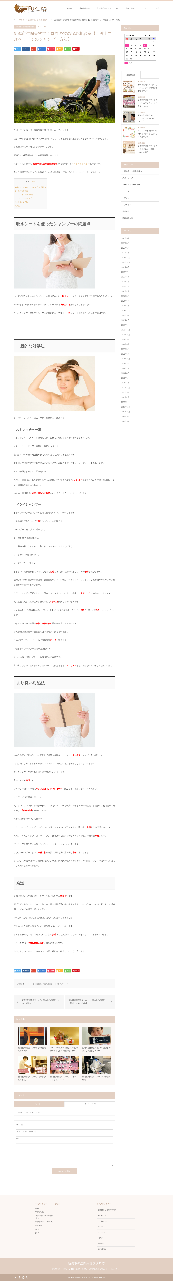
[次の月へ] (154, 35)
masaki (27, 984)
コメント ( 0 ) (39, 1104)
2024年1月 (125, 306)
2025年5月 (125, 282)
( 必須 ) (20, 1124)
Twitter (15, 1277)
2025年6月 (125, 277)
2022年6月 (125, 339)
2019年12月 (125, 407)
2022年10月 (125, 335)
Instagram (23, 1277)
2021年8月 (125, 364)
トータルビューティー (131, 185)
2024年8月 (125, 296)
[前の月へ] (145, 35)
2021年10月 (125, 359)
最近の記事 (131, 75)
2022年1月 (125, 354)
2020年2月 (125, 397)
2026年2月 (125, 248)
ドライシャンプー (25, 198)
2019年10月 (125, 412)
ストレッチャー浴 (25, 195)
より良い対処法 (21, 202)
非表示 (32, 182)
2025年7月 (125, 272)
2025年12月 (125, 258)
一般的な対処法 (21, 191)
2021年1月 (125, 383)
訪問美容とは (85, 8)
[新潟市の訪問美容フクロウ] (48, 8)
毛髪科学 (125, 211)
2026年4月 (125, 243)
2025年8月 (125, 267)
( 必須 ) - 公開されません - (27, 1131)
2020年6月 (125, 392)
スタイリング (127, 178)
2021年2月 (125, 378)
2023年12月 (125, 311)
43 (67, 984)
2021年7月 (125, 368)
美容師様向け (127, 218)
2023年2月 (125, 320)
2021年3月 (125, 373)
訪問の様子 (130, 8)
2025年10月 (125, 262)
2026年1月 (125, 253)
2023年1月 (125, 325)
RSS (27, 1277)
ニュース (125, 191)
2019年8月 (125, 421)
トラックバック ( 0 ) (89, 1104)
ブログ (144, 8)
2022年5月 (125, 344)
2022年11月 (125, 330)
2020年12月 (125, 388)
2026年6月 (125, 238)
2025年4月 (125, 286)
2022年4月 (125, 349)
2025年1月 (125, 291)
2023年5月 (125, 315)
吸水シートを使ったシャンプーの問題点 (30, 187)
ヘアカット (126, 198)
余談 (17, 206)
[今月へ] (149, 35)
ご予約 (156, 8)
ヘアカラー (126, 205)
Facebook (19, 1277)
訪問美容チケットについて (108, 8)
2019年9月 (125, 417)
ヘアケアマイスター (80, 164)
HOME (69, 8)
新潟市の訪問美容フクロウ (86, 1263)
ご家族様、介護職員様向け (25, 27)
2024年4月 (125, 301)
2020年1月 (125, 402)
